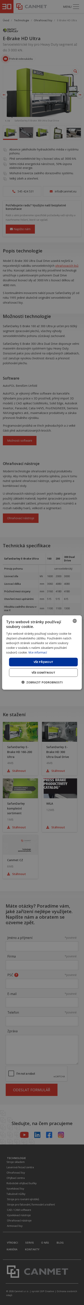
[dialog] (42, 652)
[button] (42, 682)
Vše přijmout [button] (43, 662)
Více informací (37, 652)
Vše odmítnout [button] (43, 672)
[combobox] (75, 621)
